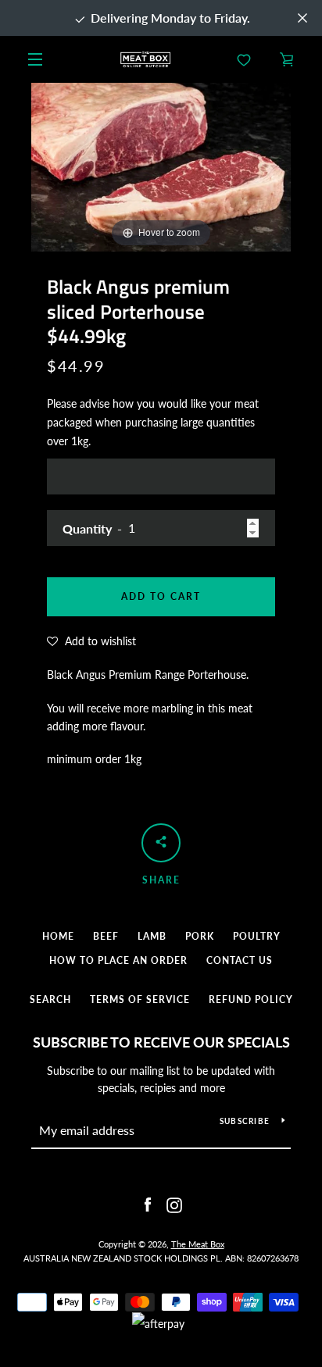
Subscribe (245, 1121)
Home (58, 936)
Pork (199, 936)
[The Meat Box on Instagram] (174, 1204)
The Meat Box (197, 1244)
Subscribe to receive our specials (161, 1042)
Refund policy (251, 999)
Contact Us (239, 960)
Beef (106, 936)
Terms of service (140, 999)
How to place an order (118, 960)
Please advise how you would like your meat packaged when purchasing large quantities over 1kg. (153, 422)
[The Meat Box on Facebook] (148, 1204)
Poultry (257, 936)
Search (50, 999)
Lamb (152, 936)
